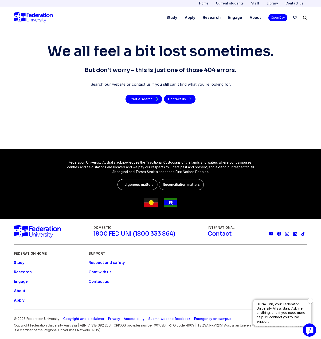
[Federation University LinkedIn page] (295, 234)
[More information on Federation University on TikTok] (303, 234)
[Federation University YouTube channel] (271, 234)
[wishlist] (295, 17)
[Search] (305, 17)
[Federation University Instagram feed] (287, 234)
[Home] (33, 17)
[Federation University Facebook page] (279, 234)
